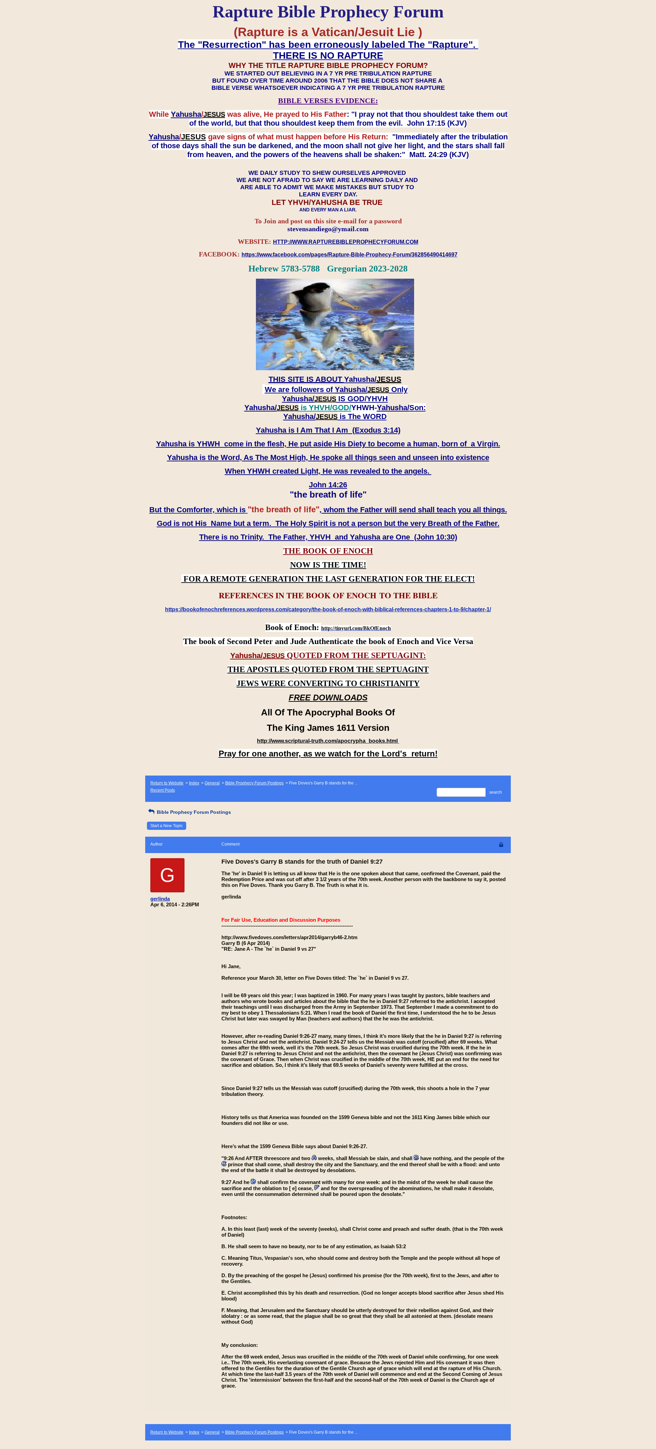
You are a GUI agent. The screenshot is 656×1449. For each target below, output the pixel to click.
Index (194, 783)
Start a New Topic (166, 825)
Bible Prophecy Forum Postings (254, 783)
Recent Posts (162, 790)
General (212, 783)
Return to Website (166, 783)
